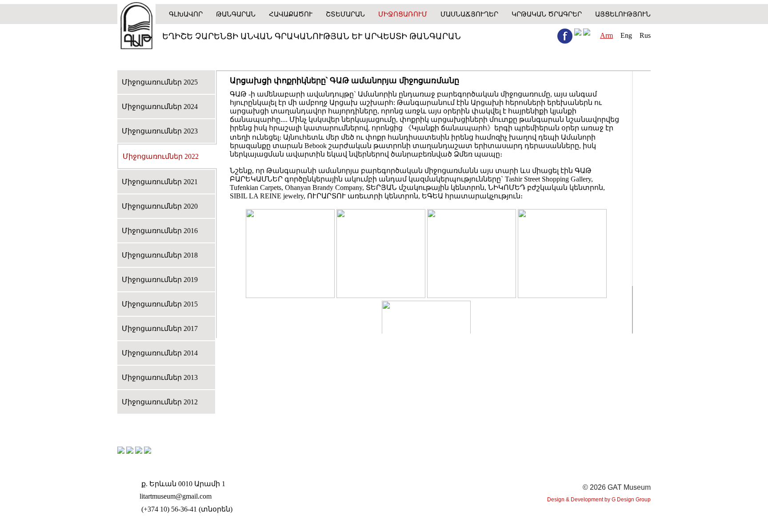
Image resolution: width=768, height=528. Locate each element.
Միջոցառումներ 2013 (160, 377)
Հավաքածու (290, 14)
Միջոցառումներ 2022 (161, 156)
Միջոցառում (402, 14)
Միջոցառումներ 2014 (160, 353)
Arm (606, 35)
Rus (645, 35)
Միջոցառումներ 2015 (160, 304)
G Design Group (631, 499)
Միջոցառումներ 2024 (160, 106)
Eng (626, 35)
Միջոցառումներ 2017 (160, 328)
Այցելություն (623, 14)
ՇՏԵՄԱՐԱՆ (345, 14)
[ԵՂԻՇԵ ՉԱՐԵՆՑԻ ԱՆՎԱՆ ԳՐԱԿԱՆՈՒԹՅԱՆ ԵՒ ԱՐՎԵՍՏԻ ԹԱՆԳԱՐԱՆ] (136, 26)
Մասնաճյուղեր (469, 14)
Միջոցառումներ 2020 (160, 206)
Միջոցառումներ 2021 (160, 181)
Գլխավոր (186, 14)
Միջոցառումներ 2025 (160, 82)
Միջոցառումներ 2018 (160, 255)
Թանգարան (236, 14)
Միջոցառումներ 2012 (160, 402)
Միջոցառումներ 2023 (160, 131)
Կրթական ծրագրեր (547, 14)
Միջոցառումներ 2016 (160, 230)
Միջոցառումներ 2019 (160, 279)
